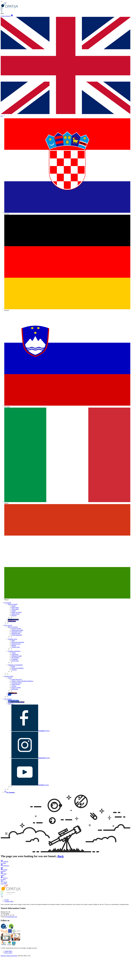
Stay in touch (8, 699)
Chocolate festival (16, 682)
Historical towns (16, 644)
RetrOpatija (14, 689)
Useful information (16, 635)
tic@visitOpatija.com (11, 916)
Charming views (12, 639)
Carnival (13, 686)
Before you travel (13, 627)
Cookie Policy (8, 951)
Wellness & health (16, 656)
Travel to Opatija (16, 628)
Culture (13, 652)
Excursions (14, 659)
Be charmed (7, 602)
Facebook (44, 731)
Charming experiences (14, 651)
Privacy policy (8, 952)
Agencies (14, 669)
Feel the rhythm (8, 676)
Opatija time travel (16, 679)
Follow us (10, 703)
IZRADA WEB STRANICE (9, 955)
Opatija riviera (15, 614)
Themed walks (15, 647)
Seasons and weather (17, 630)
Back (61, 856)
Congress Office (8, 901)
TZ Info (6, 900)
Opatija (13, 606)
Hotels (13, 666)
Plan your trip (8, 625)
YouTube (43, 785)
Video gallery (15, 609)
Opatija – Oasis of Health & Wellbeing (22, 681)
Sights (13, 640)
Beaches (13, 645)
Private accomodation (17, 668)
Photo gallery (15, 607)
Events (10, 678)
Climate (13, 610)
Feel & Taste (15, 661)
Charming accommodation (15, 665)
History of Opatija (16, 612)
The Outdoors (15, 657)
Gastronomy (14, 654)
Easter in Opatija (16, 687)
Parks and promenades (17, 642)
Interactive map (15, 633)
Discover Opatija (12, 604)
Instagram (44, 758)
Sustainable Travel (16, 631)
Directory (14, 615)
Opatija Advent (15, 684)
